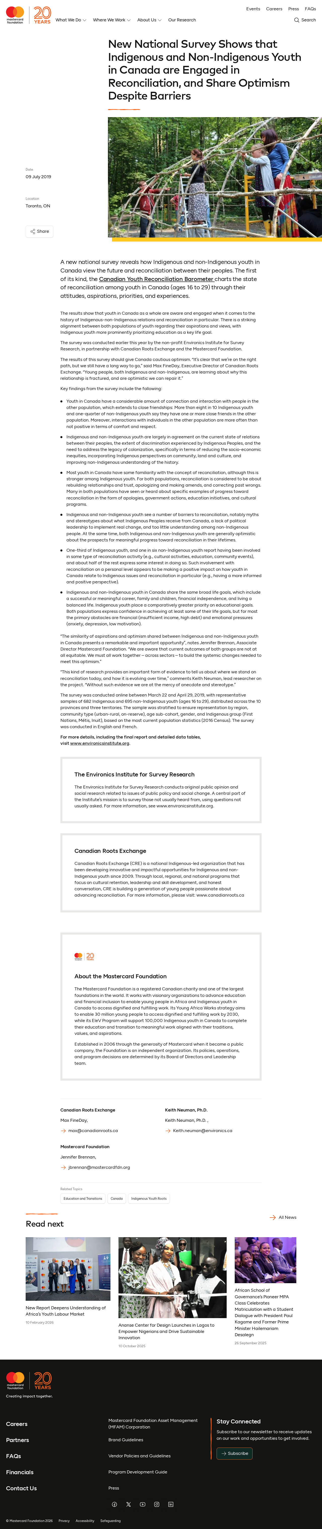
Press (293, 9)
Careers (274, 9)
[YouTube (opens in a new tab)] (143, 1504)
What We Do (68, 20)
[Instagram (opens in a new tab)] (157, 1504)
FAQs (310, 9)
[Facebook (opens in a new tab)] (114, 1504)
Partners (17, 1440)
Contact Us (21, 1488)
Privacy (64, 1521)
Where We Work (109, 20)
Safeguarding (110, 1521)
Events (253, 9)
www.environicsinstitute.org (99, 743)
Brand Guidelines (125, 1440)
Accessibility (85, 1521)
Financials (19, 1472)
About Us (146, 20)
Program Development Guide (137, 1472)
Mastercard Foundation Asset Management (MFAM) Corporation (153, 1423)
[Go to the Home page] (31, 15)
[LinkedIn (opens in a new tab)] (171, 1504)
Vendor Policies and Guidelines (139, 1456)
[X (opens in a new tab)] (129, 1504)
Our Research (182, 20)
